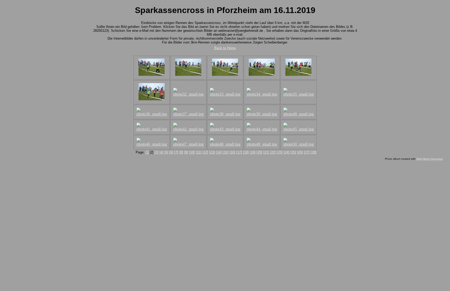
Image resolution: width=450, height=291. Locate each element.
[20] (259, 152)
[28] (313, 152)
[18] (246, 152)
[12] (205, 152)
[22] (273, 152)
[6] (171, 152)
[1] (147, 152)
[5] (166, 152)
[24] (286, 152)
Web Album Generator (429, 158)
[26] (300, 152)
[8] (181, 152)
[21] (266, 152)
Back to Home (225, 48)
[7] (176, 152)
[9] (186, 152)
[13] (212, 152)
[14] (219, 152)
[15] (225, 152)
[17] (239, 152)
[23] (280, 152)
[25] (293, 152)
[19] (252, 152)
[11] (198, 152)
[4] (161, 152)
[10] (192, 152)
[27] (307, 152)
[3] (156, 152)
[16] (232, 152)
